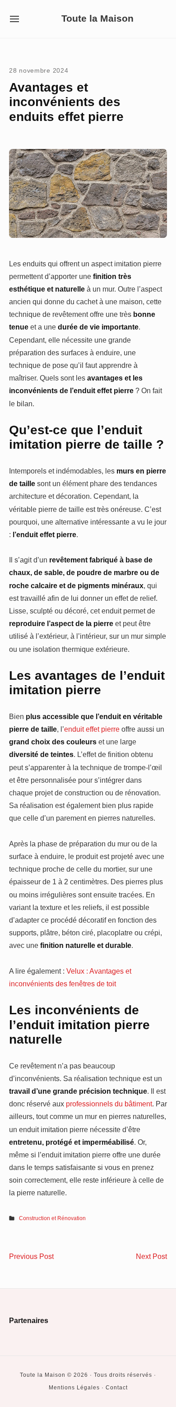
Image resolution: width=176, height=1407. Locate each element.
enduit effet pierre (92, 729)
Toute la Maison (97, 18)
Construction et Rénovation (52, 1218)
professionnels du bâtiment (109, 1104)
